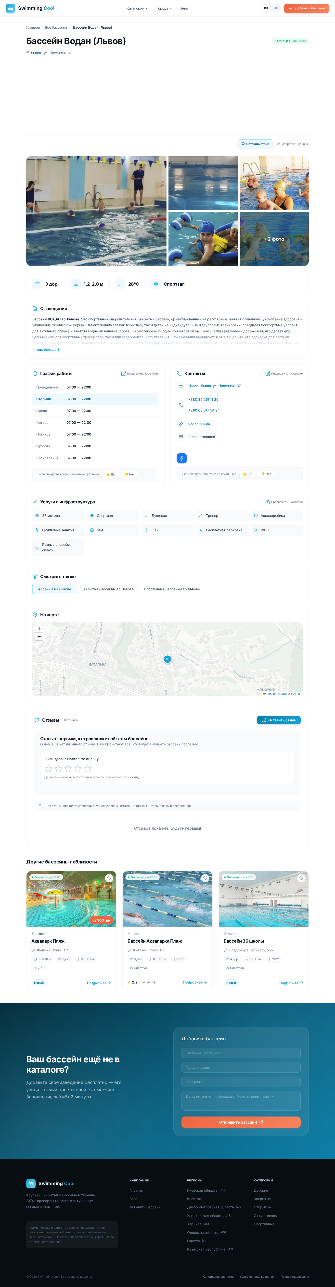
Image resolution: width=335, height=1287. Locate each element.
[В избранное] (109, 878)
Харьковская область (209, 1216)
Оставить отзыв (257, 144)
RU (266, 8)
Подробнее (96, 983)
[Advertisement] (167, 95)
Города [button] (162, 8)
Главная (33, 27)
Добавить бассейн (310, 8)
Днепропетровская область (214, 1207)
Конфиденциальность (218, 1276)
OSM (284, 694)
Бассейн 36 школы (244, 941)
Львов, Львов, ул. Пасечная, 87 (214, 386)
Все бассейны (56, 27)
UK (276, 8)
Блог (184, 8)
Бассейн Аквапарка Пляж (155, 941)
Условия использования (257, 1276)
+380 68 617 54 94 (204, 410)
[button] (167, 659)
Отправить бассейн (238, 1122)
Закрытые (262, 1199)
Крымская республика (210, 1249)
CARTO (296, 694)
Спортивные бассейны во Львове (172, 589)
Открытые (262, 1207)
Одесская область (206, 1232)
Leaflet (271, 694)
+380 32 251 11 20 (203, 399)
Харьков (198, 1224)
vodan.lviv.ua (199, 424)
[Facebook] (182, 458)
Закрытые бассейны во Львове (107, 589)
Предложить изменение (142, 373)
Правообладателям (295, 1276)
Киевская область (206, 1190)
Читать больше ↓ (46, 350)
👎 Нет (129, 474)
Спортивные (264, 1224)
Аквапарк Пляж (47, 941)
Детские (261, 1190)
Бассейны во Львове (54, 589)
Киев (195, 1199)
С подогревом (266, 1216)
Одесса (197, 1241)
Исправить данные (295, 144)
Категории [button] (135, 8)
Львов (36, 53)
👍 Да (110, 474)
